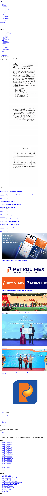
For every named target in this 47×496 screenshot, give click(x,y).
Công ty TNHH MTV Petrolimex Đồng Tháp (7, 463)
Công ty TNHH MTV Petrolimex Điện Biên (7, 461)
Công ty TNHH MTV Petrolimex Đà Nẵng (7, 462)
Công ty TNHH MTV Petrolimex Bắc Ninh (7, 442)
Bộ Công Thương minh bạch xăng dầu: (4, 56)
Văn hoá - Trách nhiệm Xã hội (6, 18)
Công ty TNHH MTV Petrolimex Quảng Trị (7, 455)
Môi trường (4, 13)
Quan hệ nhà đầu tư (5, 10)
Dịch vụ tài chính (5, 8)
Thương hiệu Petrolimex (24, 33)
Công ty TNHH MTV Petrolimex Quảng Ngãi (7, 454)
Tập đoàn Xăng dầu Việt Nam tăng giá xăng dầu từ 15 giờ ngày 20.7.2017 (11, 191)
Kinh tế (4, 45)
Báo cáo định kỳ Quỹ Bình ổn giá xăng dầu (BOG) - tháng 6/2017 (10, 224)
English (3, 26)
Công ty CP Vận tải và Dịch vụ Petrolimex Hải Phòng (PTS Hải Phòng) (10, 479)
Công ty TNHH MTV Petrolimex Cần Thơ (7, 444)
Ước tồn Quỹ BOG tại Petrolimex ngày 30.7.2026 (7, 215)
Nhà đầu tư (3, 40)
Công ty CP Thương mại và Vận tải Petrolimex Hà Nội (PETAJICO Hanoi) (11, 483)
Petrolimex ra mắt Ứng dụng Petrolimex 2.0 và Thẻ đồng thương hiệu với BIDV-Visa (14, 260)
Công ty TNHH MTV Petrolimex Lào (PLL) (7, 467)
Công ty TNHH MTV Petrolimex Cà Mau (7, 443)
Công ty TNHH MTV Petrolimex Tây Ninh (7, 459)
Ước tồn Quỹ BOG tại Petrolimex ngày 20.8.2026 (7, 207)
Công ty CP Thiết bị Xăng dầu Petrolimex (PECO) (8, 487)
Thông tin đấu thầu (5, 19)
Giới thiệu (3, 4)
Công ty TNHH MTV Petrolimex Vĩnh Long (7, 460)
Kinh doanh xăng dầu (5, 36)
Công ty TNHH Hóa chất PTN (5, 491)
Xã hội (4, 14)
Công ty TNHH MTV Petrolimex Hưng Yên (7, 447)
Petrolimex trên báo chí (6, 49)
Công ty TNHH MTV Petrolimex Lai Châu (7, 449)
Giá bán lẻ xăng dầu (2, 22)
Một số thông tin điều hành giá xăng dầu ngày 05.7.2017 (8, 227)
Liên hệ (3, 51)
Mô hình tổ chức (2, 33)
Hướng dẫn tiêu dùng (15, 33)
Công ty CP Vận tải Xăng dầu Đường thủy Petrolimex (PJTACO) (9, 477)
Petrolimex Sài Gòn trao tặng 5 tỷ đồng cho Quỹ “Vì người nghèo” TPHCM (13, 346)
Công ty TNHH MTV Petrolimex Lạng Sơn (7, 451)
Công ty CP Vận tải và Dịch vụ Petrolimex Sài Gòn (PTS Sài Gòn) (10, 481)
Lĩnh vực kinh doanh (6, 33)
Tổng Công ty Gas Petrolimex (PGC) (6, 475)
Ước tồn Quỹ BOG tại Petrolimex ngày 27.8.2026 (7, 201)
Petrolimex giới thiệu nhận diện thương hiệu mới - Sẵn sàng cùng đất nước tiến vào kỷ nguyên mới (17, 290)
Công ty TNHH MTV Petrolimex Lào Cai (7, 450)
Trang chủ (3, 52)
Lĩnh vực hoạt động (4, 5)
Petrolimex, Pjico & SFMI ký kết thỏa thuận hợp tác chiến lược (9, 218)
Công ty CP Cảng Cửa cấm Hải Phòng (6, 480)
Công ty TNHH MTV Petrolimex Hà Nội (6, 446)
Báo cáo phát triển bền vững (6, 42)
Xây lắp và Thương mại (6, 39)
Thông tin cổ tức (5, 12)
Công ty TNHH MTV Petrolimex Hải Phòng (7, 448)
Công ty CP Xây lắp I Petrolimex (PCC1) (6, 488)
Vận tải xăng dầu (5, 6)
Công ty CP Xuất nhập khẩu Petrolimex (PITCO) (7, 489)
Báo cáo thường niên (5, 41)
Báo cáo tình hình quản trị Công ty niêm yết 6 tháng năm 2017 (9, 221)
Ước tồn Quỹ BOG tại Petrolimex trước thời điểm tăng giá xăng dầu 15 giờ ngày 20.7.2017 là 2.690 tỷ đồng (16, 194)
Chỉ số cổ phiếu (11, 33)
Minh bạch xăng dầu (5, 47)
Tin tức (2, 15)
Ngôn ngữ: (1, 430)
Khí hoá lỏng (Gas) (5, 7)
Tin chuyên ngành (5, 17)
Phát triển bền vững (4, 43)
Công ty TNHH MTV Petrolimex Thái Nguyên (7, 458)
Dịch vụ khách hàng (4, 20)
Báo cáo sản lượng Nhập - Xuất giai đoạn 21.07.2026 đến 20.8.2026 (10, 204)
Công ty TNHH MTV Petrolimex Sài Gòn (7, 456)
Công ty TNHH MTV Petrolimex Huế (6, 445)
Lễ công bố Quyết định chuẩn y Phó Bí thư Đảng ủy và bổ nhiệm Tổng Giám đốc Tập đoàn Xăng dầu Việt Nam (19, 372)
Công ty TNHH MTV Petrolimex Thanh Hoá (7, 457)
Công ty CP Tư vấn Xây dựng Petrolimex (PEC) (7, 486)
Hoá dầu (4, 38)
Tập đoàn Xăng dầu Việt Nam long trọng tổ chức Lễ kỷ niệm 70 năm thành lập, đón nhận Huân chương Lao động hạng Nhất (21, 312)
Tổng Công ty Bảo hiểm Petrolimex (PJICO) (7, 476)
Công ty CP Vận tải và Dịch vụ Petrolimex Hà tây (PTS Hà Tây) (9, 484)
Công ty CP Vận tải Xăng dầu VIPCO (6, 478)
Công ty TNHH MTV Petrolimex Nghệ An (7, 452)
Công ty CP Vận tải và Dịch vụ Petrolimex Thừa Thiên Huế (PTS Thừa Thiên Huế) (12, 482)
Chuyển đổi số (19, 33)
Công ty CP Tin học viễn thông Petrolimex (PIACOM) (8, 485)
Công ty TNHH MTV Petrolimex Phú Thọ (7, 453)
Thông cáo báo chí (5, 16)
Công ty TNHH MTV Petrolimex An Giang (7, 441)
